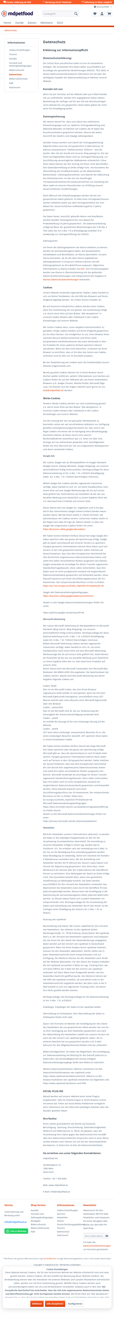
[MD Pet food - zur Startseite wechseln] (17, 14)
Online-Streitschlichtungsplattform (69, 1222)
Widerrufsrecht (16, 70)
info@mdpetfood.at (15, 1222)
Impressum (14, 87)
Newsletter (62, 1217)
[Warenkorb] (109, 14)
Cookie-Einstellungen (19, 50)
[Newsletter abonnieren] (106, 1236)
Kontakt (13, 58)
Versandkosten (49, 1258)
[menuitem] (60, 14)
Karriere (61, 1213)
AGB (11, 83)
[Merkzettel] (95, 14)
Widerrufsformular (18, 78)
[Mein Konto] (102, 14)
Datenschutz (15, 74)
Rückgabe (36, 1220)
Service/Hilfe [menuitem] (103, 6)
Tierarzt (13, 54)
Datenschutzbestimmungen (97, 1245)
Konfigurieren (75, 1303)
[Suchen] (76, 14)
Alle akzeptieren (55, 1303)
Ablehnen (37, 1303)
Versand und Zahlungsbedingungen (20, 64)
